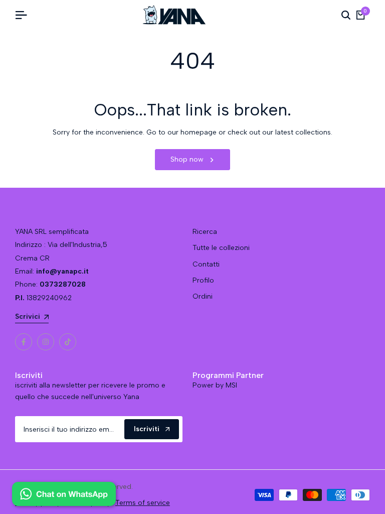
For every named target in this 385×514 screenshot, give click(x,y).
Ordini (202, 296)
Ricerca (204, 231)
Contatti (206, 264)
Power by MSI (214, 385)
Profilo (203, 280)
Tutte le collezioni (221, 247)
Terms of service (142, 502)
